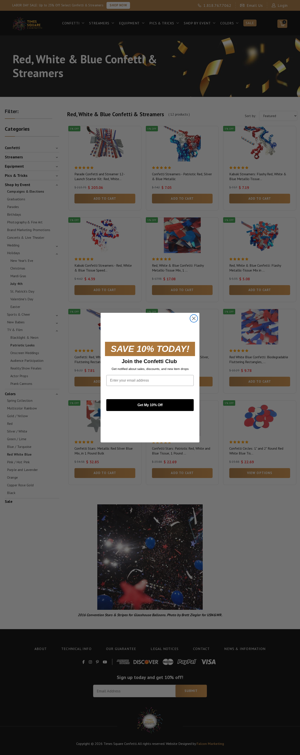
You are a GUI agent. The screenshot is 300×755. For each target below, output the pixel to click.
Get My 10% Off (150, 405)
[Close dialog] (194, 318)
